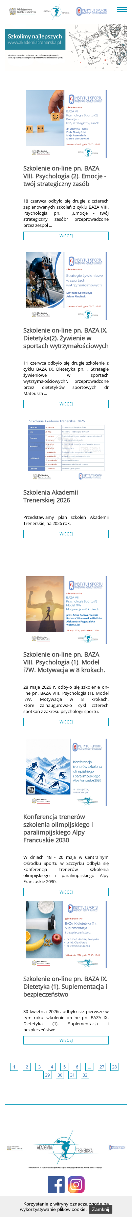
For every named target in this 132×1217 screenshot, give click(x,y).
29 (47, 1075)
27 (102, 1067)
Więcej (66, 236)
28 (114, 1067)
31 (72, 1075)
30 (60, 1075)
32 (85, 1075)
